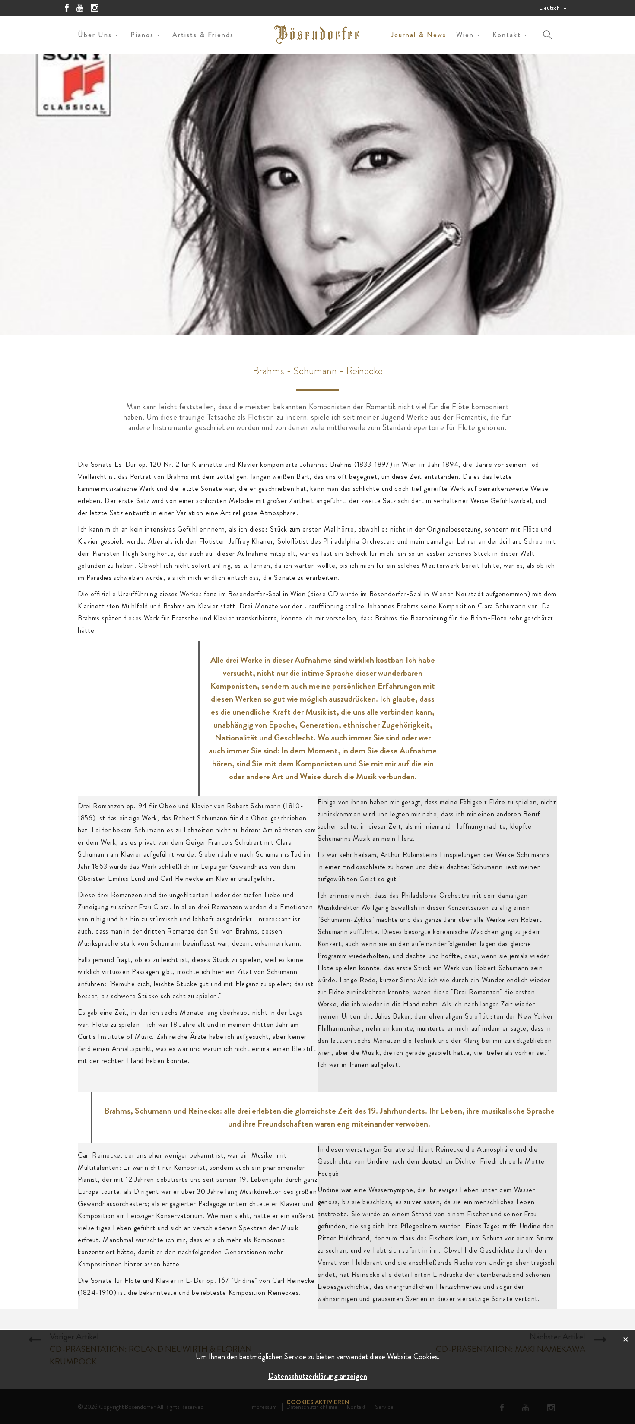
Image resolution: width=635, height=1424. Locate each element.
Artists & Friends (203, 35)
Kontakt (506, 35)
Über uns (95, 35)
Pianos (142, 35)
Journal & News (418, 35)
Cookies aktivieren (317, 1402)
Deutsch (550, 7)
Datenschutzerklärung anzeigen (317, 1376)
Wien (465, 35)
